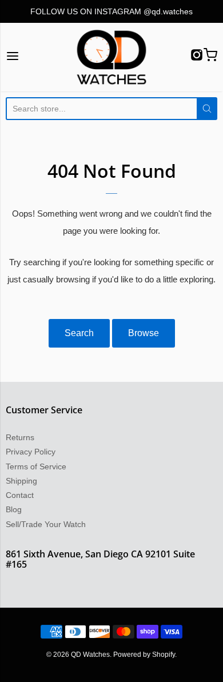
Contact (20, 495)
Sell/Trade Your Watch (46, 524)
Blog (14, 509)
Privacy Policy (30, 451)
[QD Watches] (111, 57)
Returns (20, 437)
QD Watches (90, 655)
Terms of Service (36, 466)
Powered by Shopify (144, 655)
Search (79, 333)
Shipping (21, 480)
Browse (143, 333)
